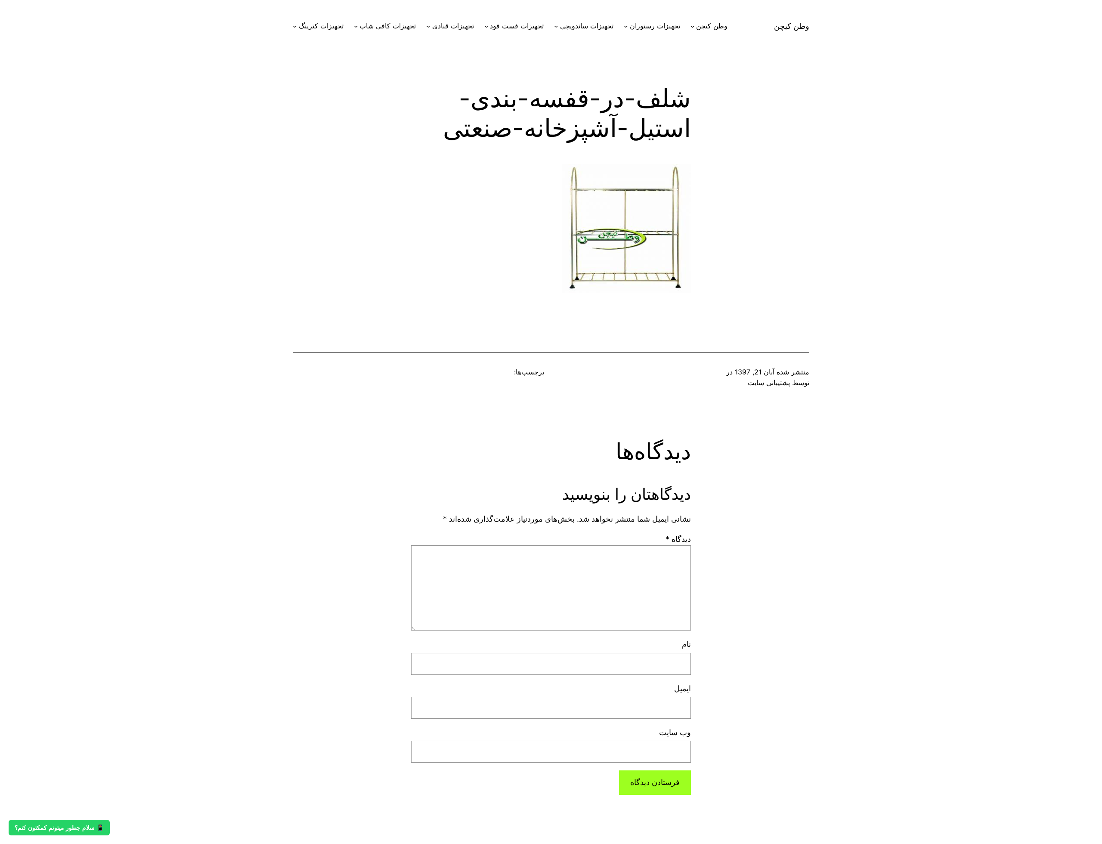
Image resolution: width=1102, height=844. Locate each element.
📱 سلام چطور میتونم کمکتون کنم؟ (59, 827)
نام (686, 644)
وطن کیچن (791, 26)
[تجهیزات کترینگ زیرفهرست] (295, 26)
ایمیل (682, 688)
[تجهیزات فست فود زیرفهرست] (486, 26)
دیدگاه (678, 539)
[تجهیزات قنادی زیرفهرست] (428, 26)
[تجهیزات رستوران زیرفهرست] (626, 26)
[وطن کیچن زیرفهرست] (692, 26)
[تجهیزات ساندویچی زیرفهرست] (556, 26)
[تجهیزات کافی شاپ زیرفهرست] (356, 26)
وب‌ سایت (675, 732)
